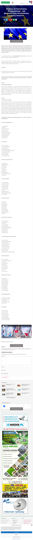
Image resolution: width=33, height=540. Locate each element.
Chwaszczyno (15, 520)
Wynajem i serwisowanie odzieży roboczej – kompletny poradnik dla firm (26, 385)
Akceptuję (16, 532)
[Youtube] (31, 2)
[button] (31, 525)
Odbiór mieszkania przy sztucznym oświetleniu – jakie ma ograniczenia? (26, 389)
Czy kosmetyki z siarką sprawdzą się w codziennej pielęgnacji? (11, 397)
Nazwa (2, 366)
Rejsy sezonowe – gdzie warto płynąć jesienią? (10, 384)
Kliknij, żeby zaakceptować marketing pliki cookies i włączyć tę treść (16, 41)
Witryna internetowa (4, 373)
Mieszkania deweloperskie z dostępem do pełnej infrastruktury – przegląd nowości (10, 393)
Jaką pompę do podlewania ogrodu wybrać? (26, 393)
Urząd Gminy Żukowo (27, 521)
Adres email (3, 370)
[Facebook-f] (30, 2)
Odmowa (16, 534)
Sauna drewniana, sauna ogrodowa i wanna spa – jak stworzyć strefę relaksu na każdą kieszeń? (11, 389)
